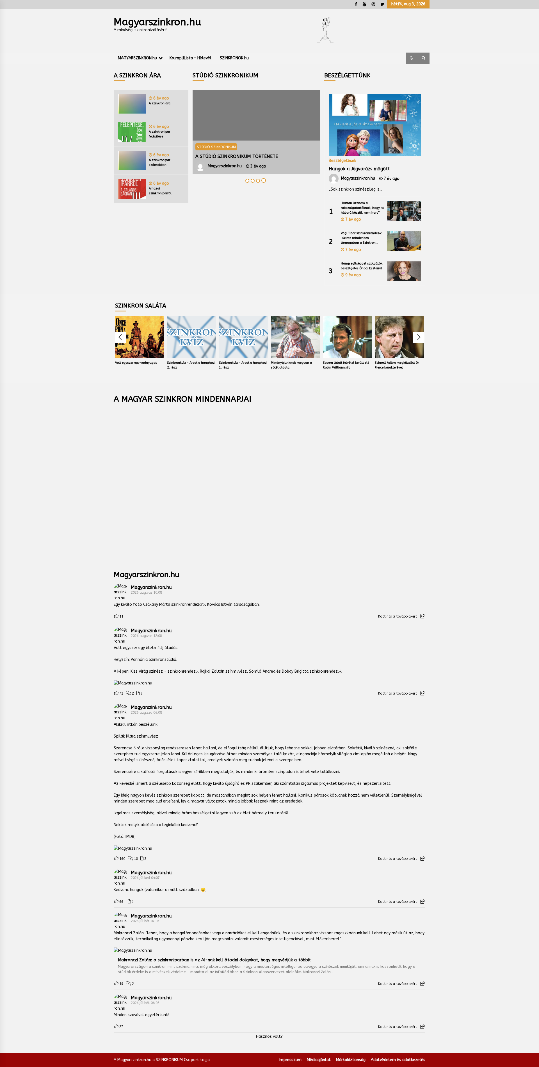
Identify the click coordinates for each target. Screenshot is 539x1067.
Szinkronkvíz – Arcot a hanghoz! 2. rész (191, 365)
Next (418, 337)
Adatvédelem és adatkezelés (398, 1059)
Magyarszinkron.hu (157, 22)
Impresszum (290, 1059)
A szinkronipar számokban (159, 162)
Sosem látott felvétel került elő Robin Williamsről (346, 365)
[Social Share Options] (422, 616)
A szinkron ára (159, 103)
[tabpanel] (256, 132)
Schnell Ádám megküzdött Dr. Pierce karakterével (397, 365)
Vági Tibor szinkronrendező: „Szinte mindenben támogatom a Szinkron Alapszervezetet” (361, 238)
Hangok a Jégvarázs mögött (359, 168)
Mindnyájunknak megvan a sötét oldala (291, 365)
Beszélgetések (342, 160)
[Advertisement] (269, 483)
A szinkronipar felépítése (159, 134)
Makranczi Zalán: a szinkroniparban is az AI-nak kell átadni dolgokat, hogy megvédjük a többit (214, 959)
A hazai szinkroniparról (160, 191)
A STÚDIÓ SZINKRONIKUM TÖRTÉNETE (236, 156)
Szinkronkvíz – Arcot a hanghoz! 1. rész (243, 365)
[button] (411, 58)
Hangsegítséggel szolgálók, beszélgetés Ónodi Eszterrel (362, 266)
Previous (120, 337)
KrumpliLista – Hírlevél (190, 58)
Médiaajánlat (319, 1059)
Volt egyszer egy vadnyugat (136, 363)
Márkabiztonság (351, 1059)
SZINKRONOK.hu (234, 58)
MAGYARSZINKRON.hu (137, 58)
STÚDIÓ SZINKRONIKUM (216, 147)
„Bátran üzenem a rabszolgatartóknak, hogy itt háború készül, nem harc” (362, 207)
